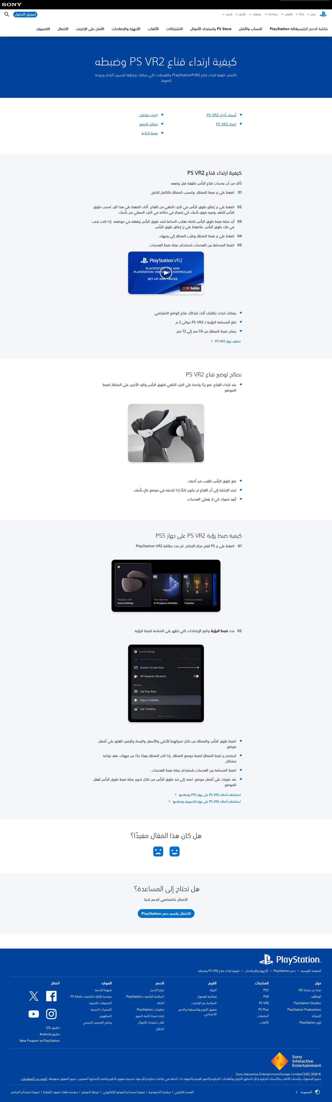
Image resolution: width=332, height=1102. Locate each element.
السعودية (306, 1092)
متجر (313, 14)
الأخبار (242, 14)
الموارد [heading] (106, 983)
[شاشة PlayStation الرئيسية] (323, 14)
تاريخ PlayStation (310, 1022)
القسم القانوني (184, 1092)
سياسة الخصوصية (160, 1092)
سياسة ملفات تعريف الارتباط (60, 1092)
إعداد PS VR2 (226, 124)
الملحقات (263, 1016)
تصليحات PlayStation (150, 1009)
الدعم (229, 14)
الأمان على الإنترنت (90, 28)
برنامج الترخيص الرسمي (97, 1022)
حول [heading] (318, 983)
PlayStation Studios (307, 1003)
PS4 (266, 996)
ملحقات (257, 14)
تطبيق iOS (53, 1027)
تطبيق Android (50, 1034)
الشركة (316, 1016)
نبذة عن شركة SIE (310, 990)
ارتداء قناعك (148, 115)
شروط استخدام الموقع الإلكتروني (124, 1092)
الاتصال (63, 28)
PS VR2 (264, 1003)
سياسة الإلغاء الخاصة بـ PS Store (91, 996)
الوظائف (316, 996)
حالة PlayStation (283, 28)
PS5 (266, 990)
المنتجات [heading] (262, 983)
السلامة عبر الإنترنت (204, 1003)
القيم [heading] (212, 983)
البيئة (213, 990)
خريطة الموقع (90, 1092)
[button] (166, 273)
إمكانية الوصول (207, 996)
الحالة (160, 1003)
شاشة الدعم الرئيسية (312, 28)
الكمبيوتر (43, 28)
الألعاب (288, 14)
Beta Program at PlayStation (40, 1040)
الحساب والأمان (250, 28)
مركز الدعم (157, 990)
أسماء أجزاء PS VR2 (221, 115)
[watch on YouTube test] (190, 288)
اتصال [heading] (55, 983)
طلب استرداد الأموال (151, 1022)
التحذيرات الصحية (101, 1009)
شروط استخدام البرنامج (25, 1092)
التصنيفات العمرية (100, 1003)
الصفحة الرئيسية (311, 971)
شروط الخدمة (103, 990)
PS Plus (273, 14)
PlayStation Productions (304, 1009)
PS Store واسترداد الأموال (210, 28)
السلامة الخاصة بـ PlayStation (145, 996)
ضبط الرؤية (150, 133)
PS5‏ (301, 14)
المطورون (105, 1016)
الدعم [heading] (160, 983)
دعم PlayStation (284, 971)
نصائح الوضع (148, 124)
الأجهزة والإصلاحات (126, 28)
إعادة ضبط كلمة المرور (150, 1016)
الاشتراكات (174, 28)
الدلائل (160, 1029)
